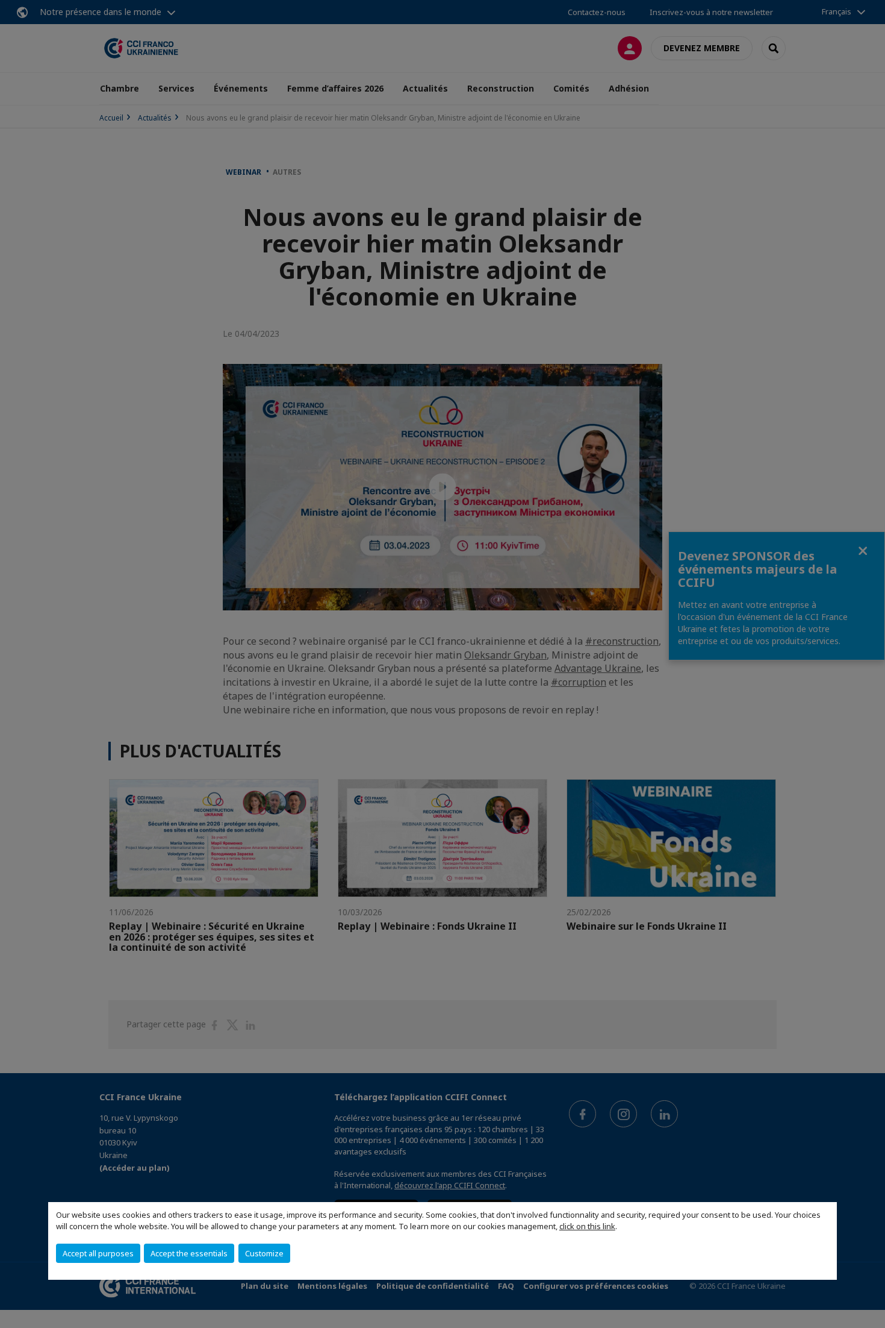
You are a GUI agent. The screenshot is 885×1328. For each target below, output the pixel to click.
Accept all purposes (98, 1253)
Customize (264, 1253)
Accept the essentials (189, 1253)
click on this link (587, 1226)
